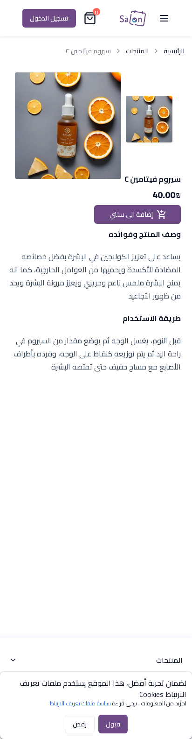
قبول (113, 724)
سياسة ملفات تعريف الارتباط (80, 703)
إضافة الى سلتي (131, 214)
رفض (80, 724)
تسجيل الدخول (49, 18)
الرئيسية (174, 51)
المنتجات (137, 51)
